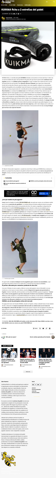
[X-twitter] (35, 384)
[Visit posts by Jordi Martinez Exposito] (2, 365)
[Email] (14, 14)
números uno (17, 323)
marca (51, 321)
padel (22, 323)
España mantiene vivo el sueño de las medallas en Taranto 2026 (27, 361)
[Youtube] (38, 384)
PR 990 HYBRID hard (27, 323)
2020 (10, 321)
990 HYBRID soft (17, 321)
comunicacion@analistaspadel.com (10, 470)
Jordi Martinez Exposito (9, 364)
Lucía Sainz (47, 321)
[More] (20, 14)
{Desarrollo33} (37, 396)
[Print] (18, 14)
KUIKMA (43, 321)
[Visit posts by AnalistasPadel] (3, 18)
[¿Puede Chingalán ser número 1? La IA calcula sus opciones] (9, 353)
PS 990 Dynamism (19, 208)
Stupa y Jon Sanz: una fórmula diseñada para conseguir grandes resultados (45, 362)
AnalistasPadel (9, 17)
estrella (27, 321)
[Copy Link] (16, 14)
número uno (11, 323)
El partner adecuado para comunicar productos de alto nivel (15, 184)
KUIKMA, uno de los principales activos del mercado (41, 181)
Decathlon (23, 321)
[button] (47, 2)
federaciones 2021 (33, 321)
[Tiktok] (40, 384)
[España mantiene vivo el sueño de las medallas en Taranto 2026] (28, 353)
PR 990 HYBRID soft (25, 202)
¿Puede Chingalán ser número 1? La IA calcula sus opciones (8, 361)
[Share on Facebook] (10, 14)
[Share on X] (12, 14)
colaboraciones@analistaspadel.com (10, 473)
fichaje (39, 321)
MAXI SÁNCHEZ (5, 323)
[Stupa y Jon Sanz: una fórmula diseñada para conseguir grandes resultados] (47, 353)
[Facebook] (33, 384)
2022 (12, 321)
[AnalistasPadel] (8, 2)
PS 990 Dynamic (26, 215)
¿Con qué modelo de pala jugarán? (12, 181)
